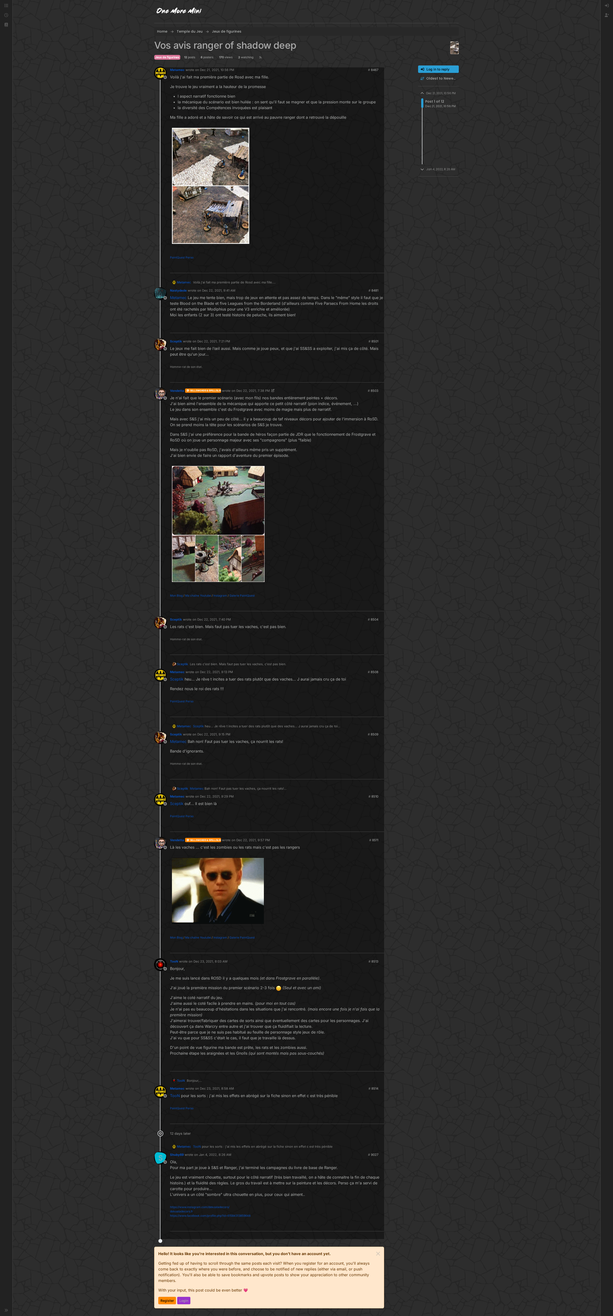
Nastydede (178, 290)
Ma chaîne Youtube (198, 595)
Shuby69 (177, 1155)
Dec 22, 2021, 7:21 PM (213, 341)
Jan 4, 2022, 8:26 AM (215, 1155)
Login (183, 1300)
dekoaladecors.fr (181, 1211)
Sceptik (176, 341)
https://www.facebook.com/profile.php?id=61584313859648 (210, 1215)
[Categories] (6, 6)
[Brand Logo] (179, 11)
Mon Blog (176, 595)
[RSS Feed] (260, 57)
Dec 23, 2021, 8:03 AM (210, 961)
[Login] (606, 6)
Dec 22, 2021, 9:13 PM (216, 672)
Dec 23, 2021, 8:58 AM (217, 1088)
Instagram (220, 595)
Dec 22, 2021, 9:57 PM (253, 840)
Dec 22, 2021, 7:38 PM (253, 391)
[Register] (606, 15)
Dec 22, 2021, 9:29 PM (217, 796)
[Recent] (6, 15)
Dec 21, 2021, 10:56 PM (217, 70)
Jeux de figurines (167, 57)
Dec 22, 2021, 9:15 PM (213, 734)
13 (380, 267)
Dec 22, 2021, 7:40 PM (214, 619)
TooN (174, 961)
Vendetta (177, 391)
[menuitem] (606, 6)
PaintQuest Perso (181, 257)
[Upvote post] (371, 267)
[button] (6, 25)
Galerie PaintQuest (242, 595)
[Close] (378, 1253)
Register (167, 1300)
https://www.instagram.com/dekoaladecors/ (199, 1207)
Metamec (177, 70)
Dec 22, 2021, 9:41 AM (218, 290)
